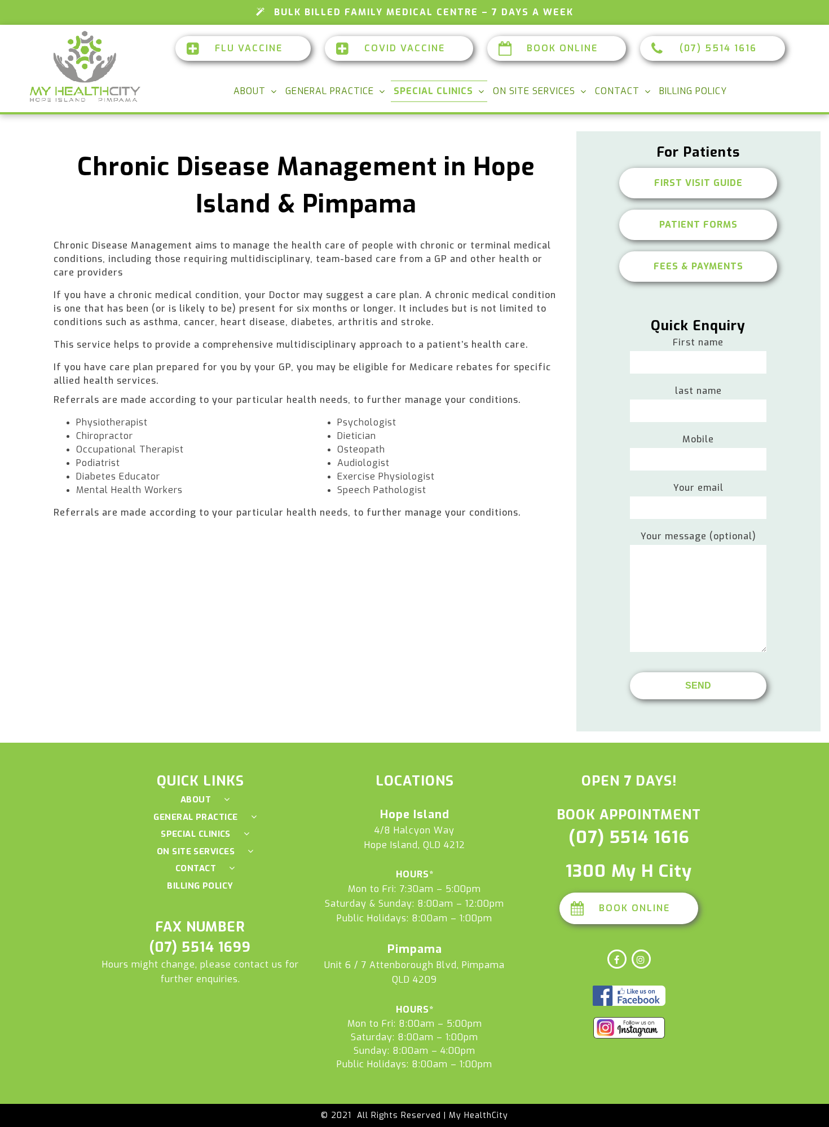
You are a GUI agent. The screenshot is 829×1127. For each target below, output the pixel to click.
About (249, 91)
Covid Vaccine (404, 48)
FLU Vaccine (249, 48)
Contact (617, 91)
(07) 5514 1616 (718, 48)
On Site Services (534, 91)
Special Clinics (433, 91)
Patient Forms (698, 224)
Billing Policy (693, 91)
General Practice (329, 91)
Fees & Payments (698, 266)
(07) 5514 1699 (200, 947)
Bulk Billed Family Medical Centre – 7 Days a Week (424, 12)
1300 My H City (629, 871)
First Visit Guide (698, 183)
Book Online (562, 48)
